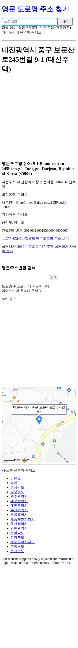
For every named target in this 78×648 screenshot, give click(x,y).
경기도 (15, 483)
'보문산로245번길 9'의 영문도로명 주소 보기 (35, 238)
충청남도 (17, 546)
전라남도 (17, 533)
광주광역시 (19, 496)
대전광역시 (19, 505)
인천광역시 (19, 528)
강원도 (15, 478)
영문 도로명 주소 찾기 (35, 9)
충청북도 (17, 551)
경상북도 (17, 492)
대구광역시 (19, 501)
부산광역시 (19, 510)
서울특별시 (19, 514)
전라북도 (17, 537)
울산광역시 (19, 524)
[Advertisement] (39, 118)
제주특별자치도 (22, 542)
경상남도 (17, 487)
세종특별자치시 (22, 519)
